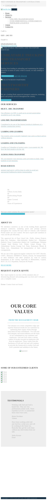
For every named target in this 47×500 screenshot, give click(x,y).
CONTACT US (10, 5)
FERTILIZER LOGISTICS (19, 23)
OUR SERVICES (7, 76)
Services (8, 17)
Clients (7, 25)
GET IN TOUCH (20, 76)
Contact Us (9, 27)
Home (7, 13)
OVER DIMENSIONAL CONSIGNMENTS (26, 21)
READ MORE (6, 100)
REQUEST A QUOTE (9, 46)
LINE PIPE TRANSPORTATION (22, 19)
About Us (8, 15)
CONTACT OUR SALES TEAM (13, 214)
